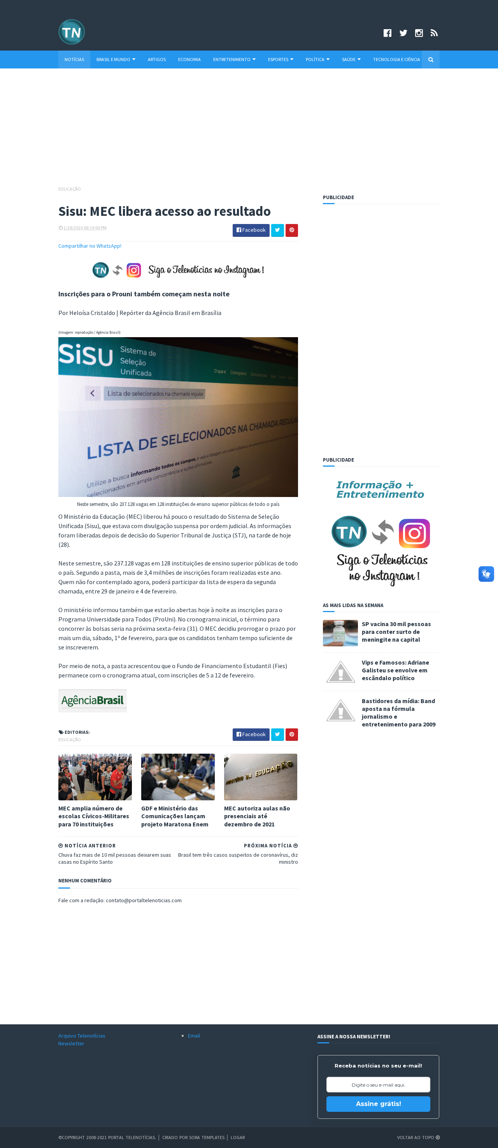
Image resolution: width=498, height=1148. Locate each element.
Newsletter (71, 1043)
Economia (189, 59)
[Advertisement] (249, 130)
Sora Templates (206, 1137)
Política (315, 59)
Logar (238, 1137)
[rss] (434, 32)
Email (194, 1035)
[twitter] (403, 32)
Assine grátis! (378, 1104)
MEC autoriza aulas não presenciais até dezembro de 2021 (257, 816)
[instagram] (419, 32)
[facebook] (387, 32)
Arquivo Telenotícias (81, 1035)
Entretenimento (232, 59)
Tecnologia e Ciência (396, 59)
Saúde (349, 59)
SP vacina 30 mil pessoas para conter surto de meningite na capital (396, 631)
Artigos (157, 59)
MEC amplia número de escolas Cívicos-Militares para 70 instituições (93, 816)
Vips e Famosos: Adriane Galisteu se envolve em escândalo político (395, 670)
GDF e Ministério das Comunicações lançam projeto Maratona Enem (175, 816)
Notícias (74, 59)
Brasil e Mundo (113, 59)
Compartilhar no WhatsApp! (89, 245)
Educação (69, 189)
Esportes (278, 59)
